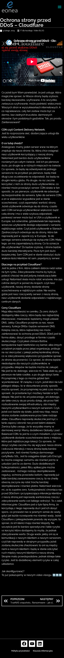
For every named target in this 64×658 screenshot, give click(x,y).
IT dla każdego (26, 31)
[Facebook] (24, 644)
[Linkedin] (40, 644)
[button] (60, 7)
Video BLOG (39, 31)
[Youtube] (32, 644)
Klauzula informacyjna (43, 651)
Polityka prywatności (20, 651)
